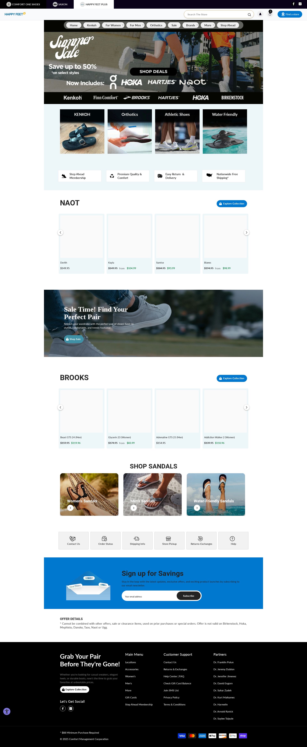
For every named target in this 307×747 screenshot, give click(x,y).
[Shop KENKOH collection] (82, 131)
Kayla (111, 262)
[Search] (219, 14)
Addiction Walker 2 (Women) (219, 437)
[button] (60, 232)
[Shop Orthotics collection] (130, 131)
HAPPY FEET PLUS (96, 4)
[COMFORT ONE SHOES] (15, 14)
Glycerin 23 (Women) (119, 437)
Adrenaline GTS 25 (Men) (169, 437)
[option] (82, 244)
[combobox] (215, 14)
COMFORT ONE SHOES (26, 4)
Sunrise (160, 262)
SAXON (62, 4)
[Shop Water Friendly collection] (225, 131)
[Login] (260, 14)
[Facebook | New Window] (293, 4)
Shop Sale (75, 338)
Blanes (207, 262)
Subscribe (188, 595)
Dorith (63, 262)
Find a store (292, 14)
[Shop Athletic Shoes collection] (177, 131)
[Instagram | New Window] (300, 4)
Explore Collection (233, 203)
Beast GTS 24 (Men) (71, 437)
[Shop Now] (89, 494)
